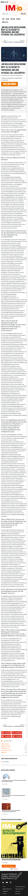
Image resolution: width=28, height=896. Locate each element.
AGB (4, 886)
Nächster (16, 869)
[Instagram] (10, 882)
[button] (6, 732)
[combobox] (10, 14)
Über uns (13, 19)
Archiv (7, 19)
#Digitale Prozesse (6, 746)
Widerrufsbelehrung (7, 888)
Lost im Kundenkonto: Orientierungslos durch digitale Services (13, 796)
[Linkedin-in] (3, 882)
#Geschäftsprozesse (6, 750)
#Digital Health (5, 744)
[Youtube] (6, 882)
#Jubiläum (3, 752)
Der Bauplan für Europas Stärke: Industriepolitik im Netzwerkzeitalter (14, 781)
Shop (3, 19)
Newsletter (5, 22)
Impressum (17, 891)
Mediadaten (5, 891)
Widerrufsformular (19, 888)
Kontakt (18, 19)
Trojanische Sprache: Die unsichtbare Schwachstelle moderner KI (11, 811)
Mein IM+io (3, 2)
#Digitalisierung (5, 748)
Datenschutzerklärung (20, 886)
